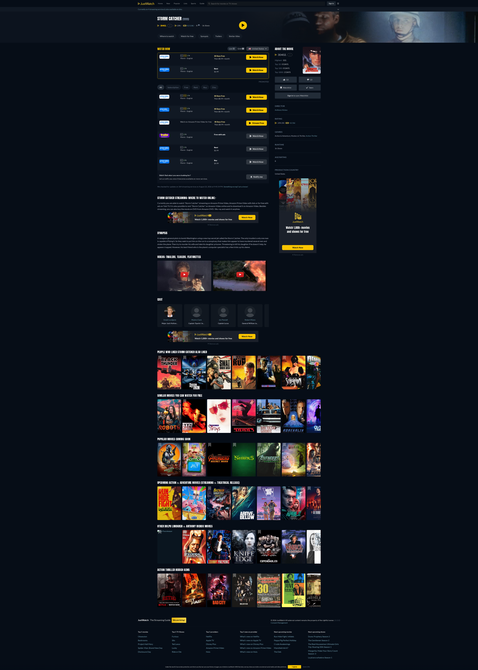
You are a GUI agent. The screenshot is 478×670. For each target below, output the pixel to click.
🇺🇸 (256, 48)
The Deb (277, 652)
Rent (196, 87)
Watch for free (187, 36)
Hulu (208, 652)
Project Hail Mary (145, 644)
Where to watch (167, 36)
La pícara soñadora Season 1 (320, 657)
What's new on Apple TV (250, 640)
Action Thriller (311, 136)
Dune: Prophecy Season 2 (319, 636)
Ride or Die (176, 652)
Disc (214, 87)
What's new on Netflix (249, 636)
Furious (175, 636)
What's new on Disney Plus (251, 644)
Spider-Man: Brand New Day (150, 648)
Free (186, 87)
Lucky (174, 648)
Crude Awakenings (282, 644)
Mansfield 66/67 (281, 648)
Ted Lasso (176, 644)
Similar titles (234, 36)
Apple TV (210, 640)
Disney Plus (211, 644)
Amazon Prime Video (215, 648)
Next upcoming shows (316, 632)
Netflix (209, 636)
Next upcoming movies (283, 632)
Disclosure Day (144, 652)
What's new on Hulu (248, 652)
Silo (173, 640)
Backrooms (143, 640)
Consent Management (279, 623)
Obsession (142, 636)
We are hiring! (179, 620)
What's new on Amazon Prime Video (255, 648)
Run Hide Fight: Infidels (284, 636)
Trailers (218, 36)
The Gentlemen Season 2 (318, 640)
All (161, 87)
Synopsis (204, 36)
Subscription (173, 87)
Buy (205, 87)
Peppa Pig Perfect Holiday (285, 640)
